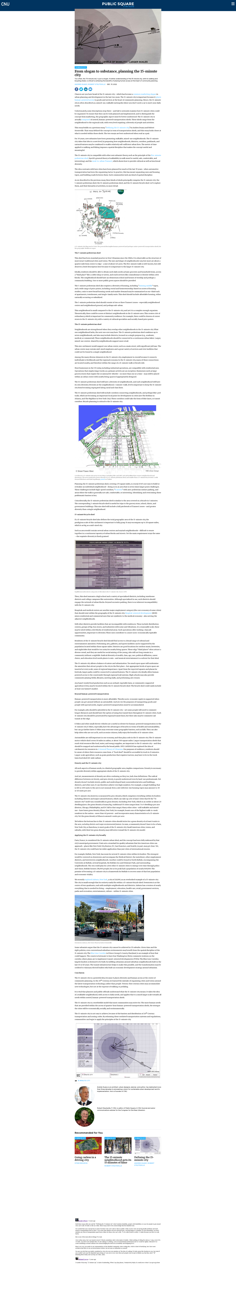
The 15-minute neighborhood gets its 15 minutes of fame (117, 1160)
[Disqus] (118, 1193)
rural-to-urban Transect (102, 161)
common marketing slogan (144, 94)
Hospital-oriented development (138, 613)
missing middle (145, 286)
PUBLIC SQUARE (118, 3)
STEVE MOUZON (81, 1163)
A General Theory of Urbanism (110, 749)
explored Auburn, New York (96, 879)
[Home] (5, 3)
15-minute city (81, 67)
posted (102, 479)
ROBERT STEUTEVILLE (96, 84)
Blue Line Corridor (98, 953)
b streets (118, 490)
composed (86, 120)
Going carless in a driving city (85, 1158)
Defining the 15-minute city (117, 128)
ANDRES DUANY (81, 84)
